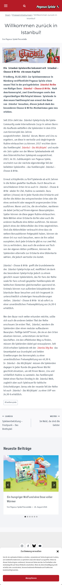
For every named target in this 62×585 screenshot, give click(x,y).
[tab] (25, 516)
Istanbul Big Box (45, 348)
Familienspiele (10, 402)
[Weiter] (54, 485)
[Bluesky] (34, 545)
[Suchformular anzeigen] (24, 6)
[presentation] (31, 473)
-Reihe (48, 85)
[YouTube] (39, 545)
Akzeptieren (31, 578)
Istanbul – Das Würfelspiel (34, 148)
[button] (57, 551)
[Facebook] (28, 545)
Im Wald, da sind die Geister (50, 420)
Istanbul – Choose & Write (37, 89)
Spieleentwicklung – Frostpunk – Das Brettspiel (12, 422)
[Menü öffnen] (5, 5)
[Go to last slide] (8, 485)
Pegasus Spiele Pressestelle (16, 39)
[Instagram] (22, 545)
